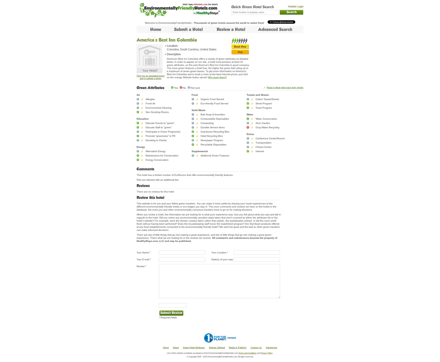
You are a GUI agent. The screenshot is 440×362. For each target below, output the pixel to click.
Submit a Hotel (188, 29)
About (176, 347)
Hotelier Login (295, 6)
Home (155, 29)
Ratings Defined (217, 347)
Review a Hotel (231, 29)
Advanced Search (275, 29)
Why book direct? (217, 77)
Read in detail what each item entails (285, 87)
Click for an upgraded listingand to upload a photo (150, 77)
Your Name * (143, 252)
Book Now (240, 46)
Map (240, 52)
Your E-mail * (144, 259)
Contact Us (256, 347)
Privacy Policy (266, 353)
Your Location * (219, 252)
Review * (141, 266)
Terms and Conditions (247, 353)
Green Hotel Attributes (194, 347)
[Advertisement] (277, 59)
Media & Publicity (237, 347)
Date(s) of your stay (222, 259)
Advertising (271, 347)
